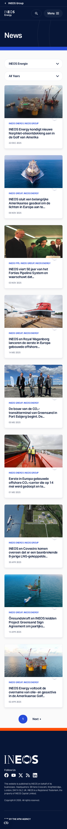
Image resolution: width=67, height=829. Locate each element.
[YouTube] (13, 775)
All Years (14, 76)
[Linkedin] (35, 775)
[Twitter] (21, 775)
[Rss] (28, 775)
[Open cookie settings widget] (6, 823)
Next (38, 719)
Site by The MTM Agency (17, 819)
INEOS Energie (18, 64)
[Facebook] (6, 775)
